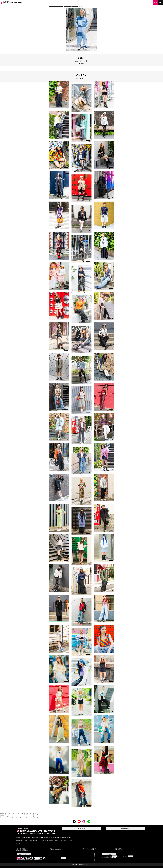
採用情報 (26, 840)
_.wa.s (82, 63)
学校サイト (63, 857)
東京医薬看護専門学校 (86, 845)
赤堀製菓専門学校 (52, 848)
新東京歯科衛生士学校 (118, 849)
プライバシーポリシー (33, 840)
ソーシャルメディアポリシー (43, 840)
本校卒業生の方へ (20, 840)
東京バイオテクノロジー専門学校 (120, 845)
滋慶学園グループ (19, 845)
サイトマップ (72, 840)
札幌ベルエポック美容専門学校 (21, 848)
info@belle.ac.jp (126, 828)
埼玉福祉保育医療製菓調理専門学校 (55, 849)
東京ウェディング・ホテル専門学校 (55, 845)
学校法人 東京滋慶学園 (20, 846)
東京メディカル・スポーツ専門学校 (88, 849)
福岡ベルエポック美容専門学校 (21, 849)
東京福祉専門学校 (85, 846)
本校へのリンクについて (64, 840)
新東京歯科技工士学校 (118, 848)
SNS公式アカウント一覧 (54, 840)
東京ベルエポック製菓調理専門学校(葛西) (56, 846)
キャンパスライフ (67, 6)
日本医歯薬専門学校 (118, 846)
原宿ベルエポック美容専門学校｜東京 (56, 6)
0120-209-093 (82, 828)
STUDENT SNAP (75, 6)
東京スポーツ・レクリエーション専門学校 (89, 848)
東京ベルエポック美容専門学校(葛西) (22, 850)
